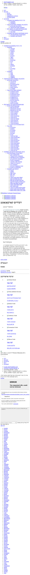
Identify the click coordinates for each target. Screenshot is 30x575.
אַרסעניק (12, 51)
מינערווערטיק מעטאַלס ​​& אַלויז (17, 34)
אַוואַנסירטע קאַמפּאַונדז (16, 36)
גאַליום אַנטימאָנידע (15, 94)
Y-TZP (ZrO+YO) (12, 300)
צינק (11, 70)
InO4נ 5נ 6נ (10, 312)
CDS (11, 73)
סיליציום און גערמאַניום (15, 26)
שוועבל (12, 64)
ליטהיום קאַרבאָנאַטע (15, 108)
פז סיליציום (13, 83)
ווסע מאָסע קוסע (14, 186)
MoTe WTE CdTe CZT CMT (17, 190)
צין (11, 67)
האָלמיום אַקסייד (14, 141)
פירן (11, 63)
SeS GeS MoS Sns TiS (16, 179)
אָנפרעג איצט (4, 259)
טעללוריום (12, 68)
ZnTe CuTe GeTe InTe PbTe (17, 189)
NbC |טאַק (13, 173)
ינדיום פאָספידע (14, 97)
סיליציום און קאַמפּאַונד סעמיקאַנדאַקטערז (17, 24)
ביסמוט (12, 53)
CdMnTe (12, 77)
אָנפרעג (2, 378)
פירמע (8, 13)
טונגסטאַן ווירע (13, 164)
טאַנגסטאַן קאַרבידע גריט (16, 159)
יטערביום (12, 133)
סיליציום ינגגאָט (14, 87)
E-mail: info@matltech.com (11, 367)
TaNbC (12, 171)
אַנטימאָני (12, 48)
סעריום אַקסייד (14, 136)
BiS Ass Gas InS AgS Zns (17, 180)
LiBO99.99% (11, 288)
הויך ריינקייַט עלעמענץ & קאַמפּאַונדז (16, 20)
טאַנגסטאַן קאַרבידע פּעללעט (17, 157)
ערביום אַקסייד (14, 138)
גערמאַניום (12, 60)
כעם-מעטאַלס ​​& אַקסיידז (16, 30)
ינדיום (11, 61)
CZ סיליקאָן (13, 81)
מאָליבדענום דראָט (14, 154)
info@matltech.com (9, 2)
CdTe (11, 74)
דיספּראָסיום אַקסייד (15, 137)
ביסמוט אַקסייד (14, 113)
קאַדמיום (12, 55)
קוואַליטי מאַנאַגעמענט (12, 16)
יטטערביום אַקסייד (14, 148)
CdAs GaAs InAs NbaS (16, 177)
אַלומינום (12, 50)
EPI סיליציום (13, 85)
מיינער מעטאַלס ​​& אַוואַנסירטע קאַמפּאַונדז (17, 33)
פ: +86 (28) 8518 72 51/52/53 (11, 368)
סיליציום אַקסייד (14, 120)
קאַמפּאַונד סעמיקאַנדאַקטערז (17, 27)
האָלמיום (12, 128)
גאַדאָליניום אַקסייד (14, 140)
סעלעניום (12, 65)
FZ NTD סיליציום (14, 84)
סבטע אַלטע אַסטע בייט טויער (17, 187)
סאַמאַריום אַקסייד (14, 146)
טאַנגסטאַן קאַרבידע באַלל (16, 156)
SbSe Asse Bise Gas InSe (16, 183)
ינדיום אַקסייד (13, 117)
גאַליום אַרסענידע (14, 91)
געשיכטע (9, 14)
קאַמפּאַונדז (13, 23)
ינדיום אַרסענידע (14, 93)
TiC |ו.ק (12, 176)
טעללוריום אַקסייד (14, 118)
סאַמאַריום (12, 130)
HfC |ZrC (12, 174)
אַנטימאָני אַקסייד (14, 111)
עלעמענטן (12, 21)
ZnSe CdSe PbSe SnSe (16, 184)
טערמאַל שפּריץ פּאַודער (16, 161)
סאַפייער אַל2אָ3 (14, 103)
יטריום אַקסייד (13, 150)
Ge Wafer (12, 88)
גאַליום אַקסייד (13, 114)
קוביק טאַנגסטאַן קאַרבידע (16, 166)
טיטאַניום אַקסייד (14, 123)
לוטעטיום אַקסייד (14, 144)
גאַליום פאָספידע (14, 98)
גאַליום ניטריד (13, 101)
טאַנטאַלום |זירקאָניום (15, 167)
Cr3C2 (12, 170)
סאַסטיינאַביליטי (11, 17)
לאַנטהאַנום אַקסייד (15, 143)
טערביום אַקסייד (14, 147)
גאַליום (11, 58)
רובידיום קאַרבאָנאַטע (15, 110)
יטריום (11, 134)
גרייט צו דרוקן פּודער (15, 163)
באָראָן (11, 54)
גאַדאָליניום (13, 127)
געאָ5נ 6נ (9, 336)
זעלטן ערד (12, 31)
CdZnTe (12, 75)
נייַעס (5, 37)
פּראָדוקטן (6, 18)
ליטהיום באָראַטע (14, 107)
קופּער (11, 57)
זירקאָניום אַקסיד (14, 121)
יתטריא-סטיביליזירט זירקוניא (17, 124)
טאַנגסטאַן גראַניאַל (15, 160)
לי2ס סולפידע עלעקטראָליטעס (17, 181)
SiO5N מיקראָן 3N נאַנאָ (13, 348)
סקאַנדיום (12, 131)
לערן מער (10, 283)
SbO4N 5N (10, 324)
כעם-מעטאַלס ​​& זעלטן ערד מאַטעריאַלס (17, 29)
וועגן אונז (6, 11)
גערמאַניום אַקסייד (14, 116)
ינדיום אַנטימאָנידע (14, 95)
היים (5, 10)
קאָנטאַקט (6, 39)
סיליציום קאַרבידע (14, 100)
